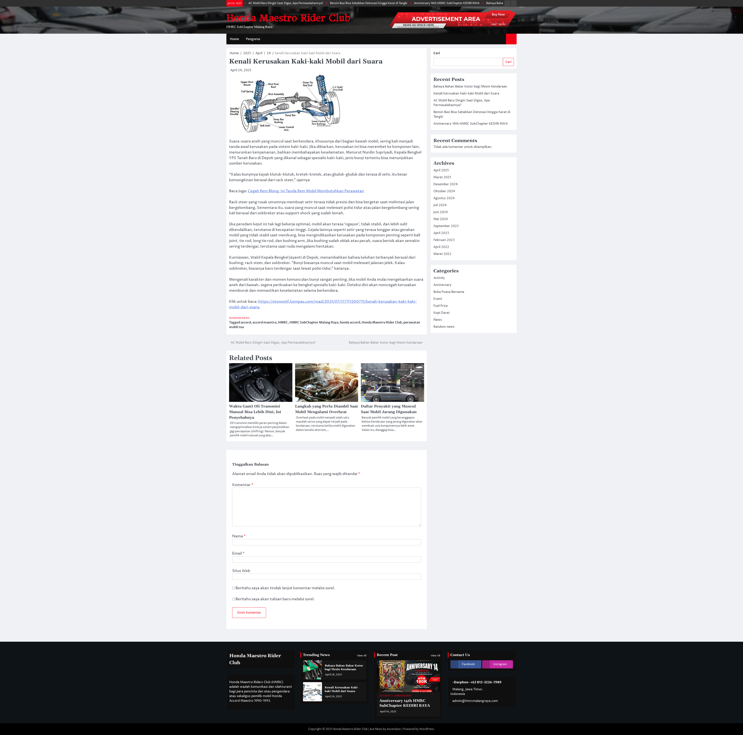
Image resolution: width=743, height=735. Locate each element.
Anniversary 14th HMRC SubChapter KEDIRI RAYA (404, 3)
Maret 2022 (442, 254)
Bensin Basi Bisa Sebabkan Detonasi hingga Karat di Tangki (326, 3)
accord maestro (264, 322)
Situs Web (241, 570)
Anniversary (442, 285)
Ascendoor (394, 729)
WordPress (426, 729)
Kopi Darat (441, 313)
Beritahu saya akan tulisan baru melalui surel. (275, 599)
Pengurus (253, 39)
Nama (239, 536)
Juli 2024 (440, 205)
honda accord (350, 322)
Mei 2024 (440, 219)
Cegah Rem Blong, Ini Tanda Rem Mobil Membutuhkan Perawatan (306, 191)
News (437, 320)
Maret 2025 (442, 177)
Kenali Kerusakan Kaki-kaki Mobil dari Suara (466, 93)
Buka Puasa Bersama (448, 292)
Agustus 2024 (444, 198)
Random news (239, 318)
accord (246, 322)
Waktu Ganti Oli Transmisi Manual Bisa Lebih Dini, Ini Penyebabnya (255, 412)
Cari (436, 53)
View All (361, 655)
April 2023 (441, 233)
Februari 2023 (444, 240)
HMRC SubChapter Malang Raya (313, 322)
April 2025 (441, 170)
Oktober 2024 (444, 191)
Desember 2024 (445, 184)
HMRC (283, 322)
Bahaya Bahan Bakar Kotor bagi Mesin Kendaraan (476, 3)
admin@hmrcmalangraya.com (475, 701)
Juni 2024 (440, 212)
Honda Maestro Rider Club (288, 18)
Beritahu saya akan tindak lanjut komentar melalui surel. (285, 588)
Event (437, 299)
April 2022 (441, 247)
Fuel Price (440, 306)
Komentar (242, 484)
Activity (439, 278)
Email (238, 553)
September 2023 (446, 226)
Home (234, 39)
